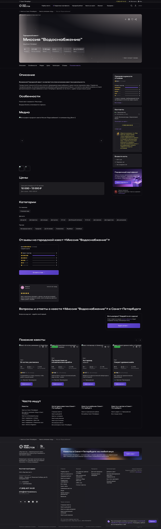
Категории (56, 65)
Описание (22, 65)
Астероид (87, 360)
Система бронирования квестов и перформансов (113, 475)
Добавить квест (111, 471)
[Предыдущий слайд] (22, 140)
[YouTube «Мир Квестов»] (29, 501)
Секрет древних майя (124, 362)
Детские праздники (96, 471)
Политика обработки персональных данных (71, 526)
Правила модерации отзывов (27, 526)
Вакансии (63, 496)
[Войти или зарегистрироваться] (136, 6)
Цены (48, 65)
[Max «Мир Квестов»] (37, 501)
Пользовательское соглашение (47, 526)
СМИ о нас (79, 482)
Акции (62, 490)
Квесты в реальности (67, 474)
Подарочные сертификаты (61, 5)
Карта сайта (64, 486)
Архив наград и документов (65, 493)
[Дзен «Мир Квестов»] (33, 501)
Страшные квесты (66, 505)
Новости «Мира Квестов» (80, 479)
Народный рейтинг (77, 5)
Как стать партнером (113, 479)
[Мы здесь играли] (125, 19)
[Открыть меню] (140, 6)
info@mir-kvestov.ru (28, 492)
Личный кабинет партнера (111, 481)
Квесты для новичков (67, 515)
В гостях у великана (29, 362)
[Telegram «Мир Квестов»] (24, 501)
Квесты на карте (90, 5)
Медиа (42, 65)
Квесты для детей (66, 507)
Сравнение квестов (66, 488)
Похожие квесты (75, 65)
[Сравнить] (129, 19)
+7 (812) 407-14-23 (27, 488)
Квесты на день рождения (68, 509)
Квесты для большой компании (66, 512)
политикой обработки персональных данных (128, 522)
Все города (64, 484)
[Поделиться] (136, 19)
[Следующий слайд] (101, 140)
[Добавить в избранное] (132, 19)
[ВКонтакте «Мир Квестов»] (20, 501)
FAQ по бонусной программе (81, 476)
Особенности (32, 65)
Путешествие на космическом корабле (62, 361)
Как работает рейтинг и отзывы (82, 472)
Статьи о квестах (81, 485)
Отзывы (64, 65)
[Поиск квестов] (131, 6)
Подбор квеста (46, 5)
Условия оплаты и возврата (93, 526)
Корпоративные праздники (95, 474)
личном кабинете (126, 319)
